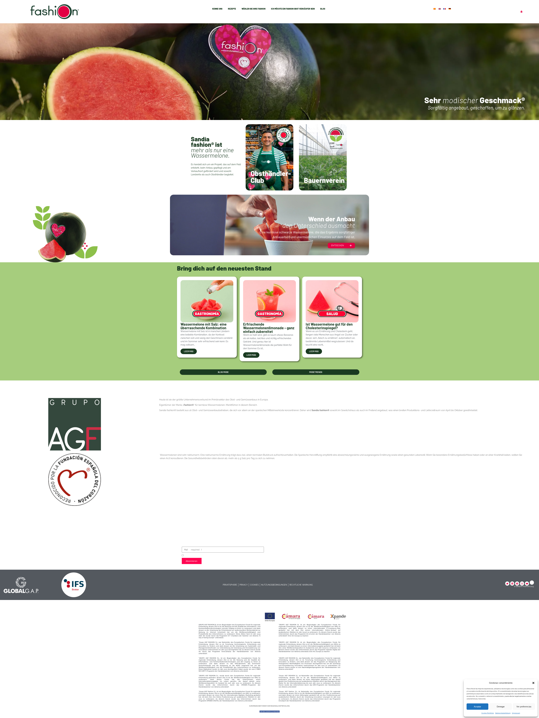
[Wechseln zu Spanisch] (434, 9)
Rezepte (232, 9)
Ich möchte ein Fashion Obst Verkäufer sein (293, 9)
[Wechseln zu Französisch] (444, 9)
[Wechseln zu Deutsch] (450, 9)
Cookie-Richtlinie (487, 713)
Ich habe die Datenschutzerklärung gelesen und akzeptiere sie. (220, 555)
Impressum (516, 713)
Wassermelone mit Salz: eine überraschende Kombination (204, 326)
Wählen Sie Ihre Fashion (253, 9)
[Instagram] (522, 583)
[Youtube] (527, 583)
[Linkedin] (512, 583)
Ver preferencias (523, 706)
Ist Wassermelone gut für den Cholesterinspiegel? (329, 326)
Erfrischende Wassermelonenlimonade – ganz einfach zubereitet (268, 328)
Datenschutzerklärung (503, 713)
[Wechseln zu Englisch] (439, 9)
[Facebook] (517, 583)
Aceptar (477, 706)
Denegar (501, 706)
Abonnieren (191, 561)
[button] (533, 683)
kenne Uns (217, 9)
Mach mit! (260, 182)
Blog (322, 9)
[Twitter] (507, 583)
